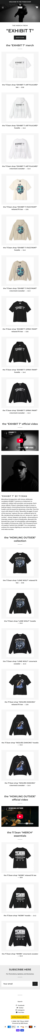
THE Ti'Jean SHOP (23, 1021)
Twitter (20, 1008)
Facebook (20, 1005)
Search (20, 1001)
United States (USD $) (19, 1017)
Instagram (21, 1010)
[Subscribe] (35, 984)
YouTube (21, 1012)
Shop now (20, 37)
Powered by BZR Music (20, 1023)
